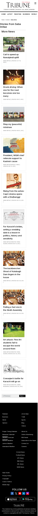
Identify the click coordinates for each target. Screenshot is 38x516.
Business (26, 14)
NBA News (20, 461)
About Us (24, 431)
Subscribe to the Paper (28, 440)
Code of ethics (7, 481)
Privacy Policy (6, 475)
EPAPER (32, 9)
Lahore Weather (7, 443)
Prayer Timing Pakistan (9, 431)
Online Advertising (27, 434)
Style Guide (6, 472)
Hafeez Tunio (15, 164)
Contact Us (25, 443)
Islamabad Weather (8, 446)
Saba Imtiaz (7, 60)
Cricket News (20, 452)
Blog (22, 423)
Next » (22, 396)
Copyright (5, 478)
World (34, 14)
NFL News (20, 464)
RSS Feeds (24, 437)
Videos (23, 426)
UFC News (20, 458)
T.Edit (23, 417)
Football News (20, 455)
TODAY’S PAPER (9, 9)
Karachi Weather (7, 440)
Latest (10, 14)
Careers (24, 446)
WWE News (20, 467)
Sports (23, 420)
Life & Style (25, 414)
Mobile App (6, 484)
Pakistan (17, 14)
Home (3, 14)
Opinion (4, 423)
